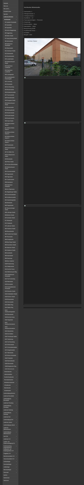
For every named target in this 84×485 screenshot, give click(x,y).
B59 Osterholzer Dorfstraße (8, 185)
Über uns (6, 6)
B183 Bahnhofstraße (10, 360)
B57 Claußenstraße (9, 179)
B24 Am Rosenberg (9, 86)
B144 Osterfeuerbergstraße (10, 311)
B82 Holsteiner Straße (10, 228)
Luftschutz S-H (7, 439)
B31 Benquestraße (9, 107)
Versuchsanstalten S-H (9, 458)
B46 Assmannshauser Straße (10, 148)
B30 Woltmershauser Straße (10, 104)
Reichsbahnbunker (8, 379)
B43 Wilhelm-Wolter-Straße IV (10, 137)
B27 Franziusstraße (9, 95)
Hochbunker (7, 19)
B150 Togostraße (9, 319)
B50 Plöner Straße (9, 161)
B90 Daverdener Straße (10, 244)
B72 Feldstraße (8, 223)
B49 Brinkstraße (8, 159)
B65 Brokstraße (8, 202)
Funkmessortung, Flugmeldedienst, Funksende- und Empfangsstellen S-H (9, 448)
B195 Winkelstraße (9, 369)
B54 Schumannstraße (10, 171)
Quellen (5, 475)
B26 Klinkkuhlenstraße (10, 92)
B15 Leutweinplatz (9, 59)
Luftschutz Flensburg (8, 403)
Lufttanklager (7, 467)
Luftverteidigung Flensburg (7, 406)
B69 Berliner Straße (9, 215)
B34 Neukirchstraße (9, 112)
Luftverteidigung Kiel (8, 419)
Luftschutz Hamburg (8, 410)
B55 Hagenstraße (9, 174)
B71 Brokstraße (8, 220)
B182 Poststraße (9, 358)
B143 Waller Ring (9, 307)
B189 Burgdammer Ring (10, 366)
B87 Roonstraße (9, 236)
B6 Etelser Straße (9, 35)
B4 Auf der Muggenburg (10, 30)
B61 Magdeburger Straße (11, 191)
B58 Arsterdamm (9, 182)
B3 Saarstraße (8, 27)
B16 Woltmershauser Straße (10, 62)
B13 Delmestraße (9, 53)
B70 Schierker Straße (10, 217)
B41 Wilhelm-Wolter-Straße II (10, 128)
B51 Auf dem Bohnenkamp (11, 164)
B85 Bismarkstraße (9, 231)
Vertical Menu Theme (55, 309)
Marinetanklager (7, 469)
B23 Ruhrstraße (8, 84)
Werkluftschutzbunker (9, 382)
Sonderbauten (7, 390)
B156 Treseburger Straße (11, 336)
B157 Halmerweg (9, 339)
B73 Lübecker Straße (10, 225)
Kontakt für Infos (7, 11)
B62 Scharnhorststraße (10, 194)
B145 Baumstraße (9, 314)
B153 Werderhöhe (9, 331)
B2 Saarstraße (8, 25)
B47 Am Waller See (9, 152)
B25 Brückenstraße (9, 89)
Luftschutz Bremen (8, 16)
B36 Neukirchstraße (9, 118)
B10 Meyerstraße (9, 48)
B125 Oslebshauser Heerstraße (9, 275)
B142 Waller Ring (9, 304)
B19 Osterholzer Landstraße (8, 71)
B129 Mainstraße (9, 281)
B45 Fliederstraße (9, 145)
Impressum (6, 480)
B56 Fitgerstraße (9, 176)
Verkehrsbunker (8, 371)
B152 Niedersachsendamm (10, 327)
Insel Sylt (6, 436)
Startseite (6, 3)
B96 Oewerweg (8, 258)
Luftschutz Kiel (7, 417)
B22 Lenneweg (8, 81)
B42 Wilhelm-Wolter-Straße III (10, 133)
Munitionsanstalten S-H (9, 456)
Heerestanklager (7, 464)
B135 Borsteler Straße (10, 291)
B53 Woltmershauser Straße (10, 168)
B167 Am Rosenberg (10, 341)
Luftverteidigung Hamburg (7, 413)
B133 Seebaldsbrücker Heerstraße (10, 287)
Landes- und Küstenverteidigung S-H (9, 442)
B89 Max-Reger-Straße (10, 242)
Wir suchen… (7, 8)
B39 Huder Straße (9, 120)
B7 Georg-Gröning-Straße (11, 38)
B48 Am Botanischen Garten (10, 155)
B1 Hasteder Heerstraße (10, 22)
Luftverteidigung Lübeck (9, 425)
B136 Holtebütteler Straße (11, 294)
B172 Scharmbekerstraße (11, 347)
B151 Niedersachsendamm (10, 323)
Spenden (6, 14)
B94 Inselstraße (8, 253)
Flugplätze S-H (7, 453)
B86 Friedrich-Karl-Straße (11, 234)
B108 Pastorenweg (9, 263)
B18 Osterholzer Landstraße (8, 66)
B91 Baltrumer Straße (10, 247)
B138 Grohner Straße (10, 296)
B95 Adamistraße (9, 255)
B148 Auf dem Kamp (10, 317)
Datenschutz (6, 477)
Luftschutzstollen (8, 374)
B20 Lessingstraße (9, 74)
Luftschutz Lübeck (8, 422)
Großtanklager (7, 461)
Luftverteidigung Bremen (9, 393)
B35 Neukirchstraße (9, 115)
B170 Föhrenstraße (9, 344)
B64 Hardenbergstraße (10, 200)
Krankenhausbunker (9, 377)
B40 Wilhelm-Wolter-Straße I (10, 124)
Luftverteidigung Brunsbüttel (7, 399)
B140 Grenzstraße (9, 302)
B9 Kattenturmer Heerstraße (8, 44)
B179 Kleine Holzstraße (10, 355)
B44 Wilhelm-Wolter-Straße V (10, 141)
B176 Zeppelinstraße (10, 350)
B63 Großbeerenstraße (10, 197)
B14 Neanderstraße (9, 56)
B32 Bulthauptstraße (10, 110)
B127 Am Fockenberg (10, 278)
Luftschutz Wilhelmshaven (7, 428)
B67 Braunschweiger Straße (10, 209)
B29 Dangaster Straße (10, 100)
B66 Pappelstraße (9, 205)
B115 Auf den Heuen (10, 269)
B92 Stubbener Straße (10, 250)
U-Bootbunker (7, 385)
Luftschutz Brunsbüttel (9, 396)
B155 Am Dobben (9, 333)
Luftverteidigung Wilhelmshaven (7, 432)
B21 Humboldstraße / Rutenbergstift (10, 78)
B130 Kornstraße (9, 284)
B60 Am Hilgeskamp (9, 189)
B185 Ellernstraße (9, 363)
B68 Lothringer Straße (10, 212)
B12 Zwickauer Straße (10, 50)
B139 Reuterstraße (9, 299)
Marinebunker (7, 387)
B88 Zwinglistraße (9, 239)
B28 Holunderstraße (9, 97)
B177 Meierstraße (9, 352)
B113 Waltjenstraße (9, 266)
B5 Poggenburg (8, 33)
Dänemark (6, 472)
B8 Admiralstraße (9, 41)
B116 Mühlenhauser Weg (11, 271)
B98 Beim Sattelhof (9, 261)
